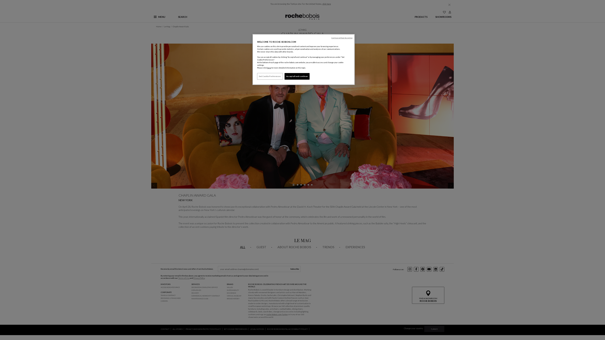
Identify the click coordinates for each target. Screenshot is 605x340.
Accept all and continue (297, 76)
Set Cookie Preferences (270, 76)
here (269, 68)
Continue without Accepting (341, 38)
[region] (303, 59)
